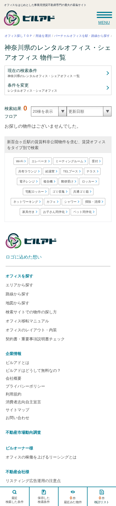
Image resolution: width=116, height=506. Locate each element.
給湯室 (49, 171)
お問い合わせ (17, 417)
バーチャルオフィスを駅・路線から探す (82, 35)
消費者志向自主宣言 (23, 402)
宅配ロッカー (34, 191)
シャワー (70, 201)
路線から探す (17, 294)
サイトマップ (17, 410)
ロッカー (88, 181)
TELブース (70, 171)
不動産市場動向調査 (23, 432)
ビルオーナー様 (19, 448)
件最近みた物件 (73, 500)
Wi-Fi (19, 161)
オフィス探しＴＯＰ (18, 35)
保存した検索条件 (44, 499)
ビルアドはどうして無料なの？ (33, 370)
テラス (90, 171)
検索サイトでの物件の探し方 (31, 312)
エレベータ (39, 161)
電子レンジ (27, 181)
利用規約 (13, 394)
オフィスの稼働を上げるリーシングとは (41, 457)
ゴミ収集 (58, 191)
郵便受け (67, 181)
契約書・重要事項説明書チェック (35, 339)
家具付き (28, 211)
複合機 (48, 181)
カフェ (51, 201)
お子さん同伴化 (53, 211)
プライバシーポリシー (25, 386)
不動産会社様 (17, 471)
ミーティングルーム (69, 161)
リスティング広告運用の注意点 (33, 480)
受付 (95, 161)
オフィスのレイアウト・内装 (31, 330)
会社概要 (13, 378)
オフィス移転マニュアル (27, 321)
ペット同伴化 (82, 211)
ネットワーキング (25, 201)
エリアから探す (19, 285)
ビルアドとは (17, 362)
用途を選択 (43, 35)
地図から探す (17, 303)
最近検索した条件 (15, 499)
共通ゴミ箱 (80, 191)
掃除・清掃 (93, 201)
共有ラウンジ (27, 171)
